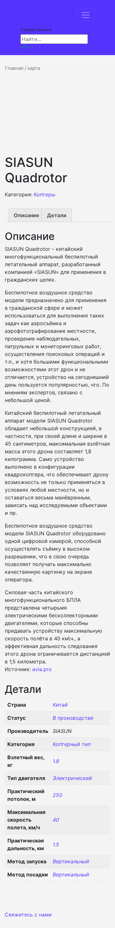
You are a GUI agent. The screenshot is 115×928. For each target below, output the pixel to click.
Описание (26, 215)
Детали (56, 215)
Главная (14, 68)
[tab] (26, 215)
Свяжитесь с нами (28, 914)
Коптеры (44, 194)
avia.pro (42, 669)
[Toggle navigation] (86, 15)
